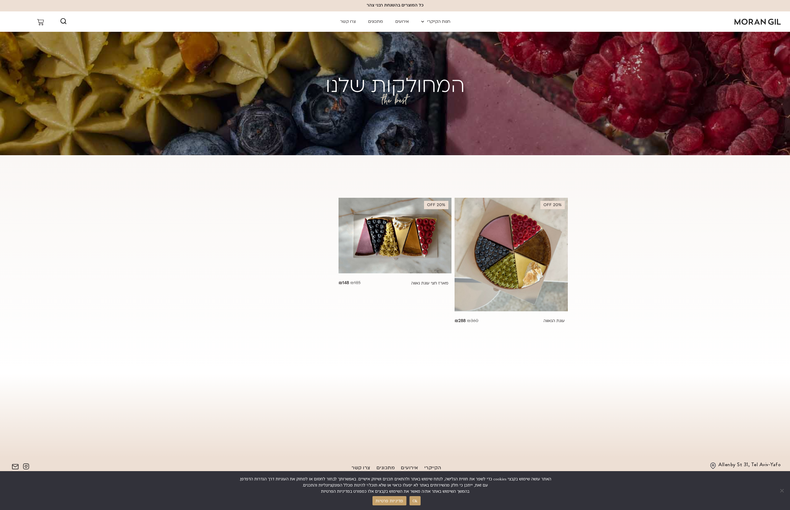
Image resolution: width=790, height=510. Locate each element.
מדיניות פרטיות (389, 501)
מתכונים (375, 21)
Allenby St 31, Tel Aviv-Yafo (749, 464)
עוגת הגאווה (554, 321)
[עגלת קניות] (28, 22)
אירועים (402, 21)
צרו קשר (348, 21)
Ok (415, 501)
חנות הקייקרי (438, 21)
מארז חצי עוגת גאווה (429, 283)
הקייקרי (432, 468)
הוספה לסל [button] (511, 262)
